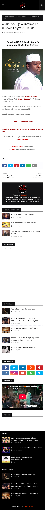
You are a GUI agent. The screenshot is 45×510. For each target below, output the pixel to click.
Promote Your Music (30, 503)
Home (5, 16)
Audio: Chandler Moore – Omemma (23, 347)
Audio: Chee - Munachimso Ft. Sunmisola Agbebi (25, 232)
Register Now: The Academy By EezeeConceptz (22, 458)
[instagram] (14, 373)
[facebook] (5, 367)
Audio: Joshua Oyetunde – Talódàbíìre (24, 328)
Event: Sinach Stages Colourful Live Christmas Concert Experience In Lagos (25, 439)
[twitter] (14, 367)
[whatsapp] (31, 373)
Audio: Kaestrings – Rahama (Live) (23, 309)
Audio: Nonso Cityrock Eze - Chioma (24, 223)
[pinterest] (39, 367)
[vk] (5, 373)
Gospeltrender (8, 32)
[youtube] (22, 373)
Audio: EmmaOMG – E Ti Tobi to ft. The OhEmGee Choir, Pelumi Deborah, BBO (24, 320)
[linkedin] (22, 367)
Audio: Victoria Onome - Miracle (22, 214)
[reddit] (31, 367)
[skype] (39, 373)
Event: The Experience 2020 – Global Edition (26, 448)
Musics (10, 16)
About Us (18, 503)
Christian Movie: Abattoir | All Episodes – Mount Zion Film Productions (25, 339)
